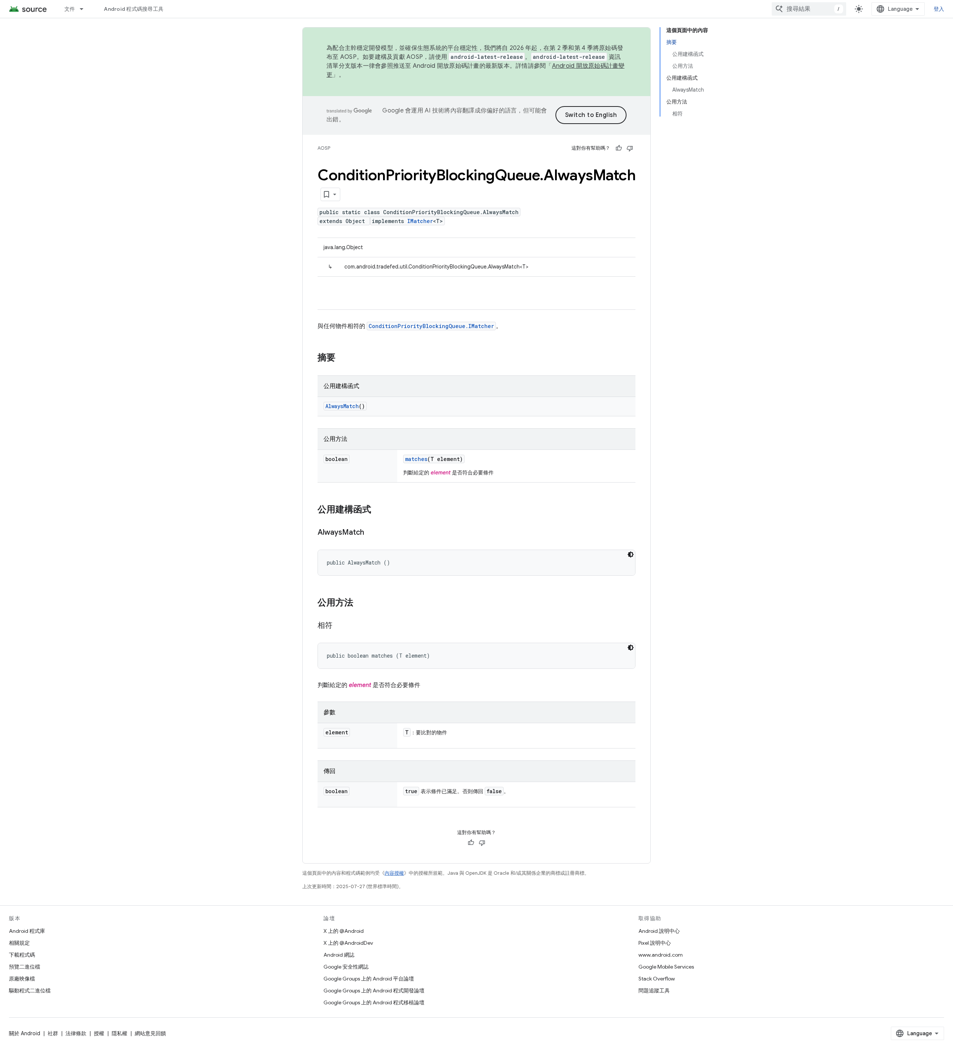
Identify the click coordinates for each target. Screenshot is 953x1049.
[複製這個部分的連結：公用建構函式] (378, 510)
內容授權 (394, 873)
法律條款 (76, 1033)
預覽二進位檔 (24, 966)
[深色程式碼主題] (630, 554)
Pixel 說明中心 (654, 943)
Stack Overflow (656, 978)
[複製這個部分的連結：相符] (339, 626)
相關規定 (19, 943)
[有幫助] (618, 148)
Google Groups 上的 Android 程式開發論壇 (373, 990)
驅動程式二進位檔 (30, 990)
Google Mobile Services (666, 966)
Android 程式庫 (27, 931)
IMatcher (420, 221)
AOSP (324, 148)
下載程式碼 (22, 954)
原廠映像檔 (22, 978)
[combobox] (809, 9)
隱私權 (119, 1033)
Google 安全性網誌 (346, 966)
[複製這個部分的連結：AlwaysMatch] (371, 532)
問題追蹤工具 (654, 990)
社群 (53, 1033)
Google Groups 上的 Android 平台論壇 (368, 978)
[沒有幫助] (629, 148)
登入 (939, 9)
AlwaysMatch (342, 406)
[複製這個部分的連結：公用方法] (360, 603)
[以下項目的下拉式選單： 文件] (85, 9)
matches (416, 458)
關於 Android (24, 1033)
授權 (99, 1033)
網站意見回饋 (150, 1033)
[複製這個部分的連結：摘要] (342, 358)
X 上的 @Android (343, 931)
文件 (69, 9)
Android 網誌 (338, 954)
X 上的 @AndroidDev (348, 943)
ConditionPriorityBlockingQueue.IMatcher (431, 326)
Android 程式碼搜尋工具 (133, 9)
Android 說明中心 (659, 931)
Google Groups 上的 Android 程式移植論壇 (373, 1002)
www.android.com (660, 954)
